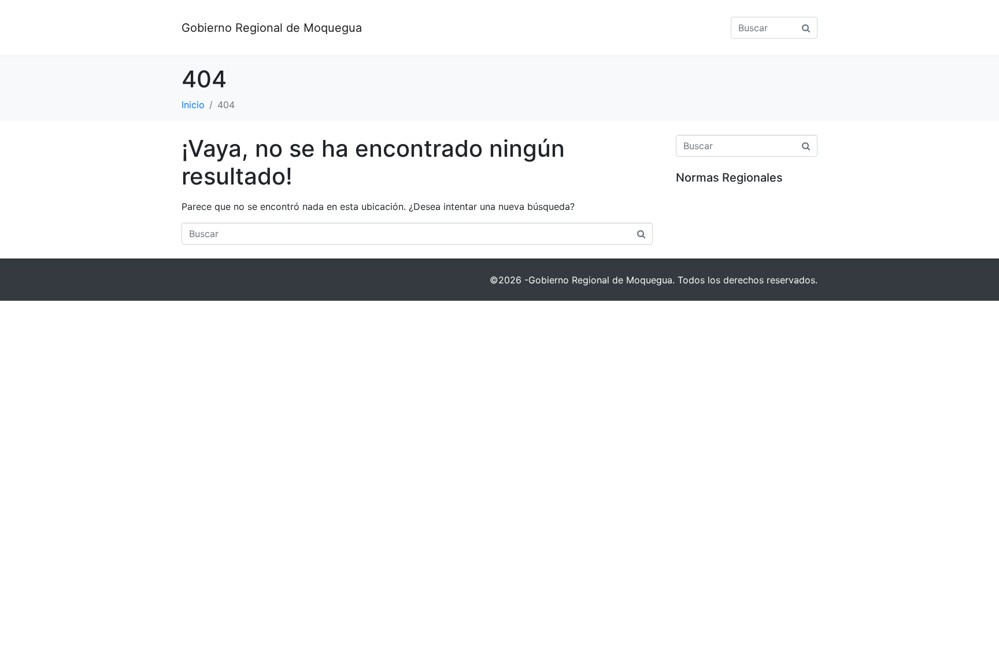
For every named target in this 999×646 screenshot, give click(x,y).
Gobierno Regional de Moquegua (272, 28)
